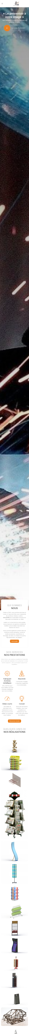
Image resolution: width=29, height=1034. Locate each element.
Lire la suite (14, 641)
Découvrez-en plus (14, 721)
